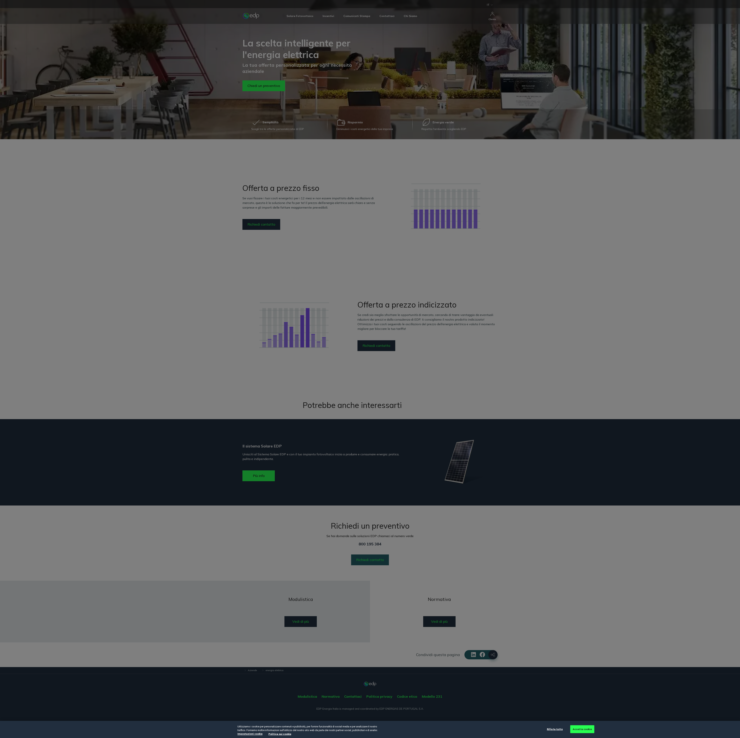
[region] (370, 729)
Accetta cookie (582, 729)
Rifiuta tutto (555, 729)
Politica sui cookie (279, 734)
